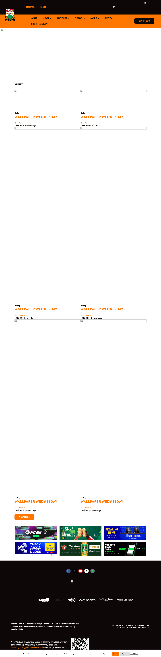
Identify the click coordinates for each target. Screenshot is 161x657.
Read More (134, 653)
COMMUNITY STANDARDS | (23, 626)
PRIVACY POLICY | (18, 623)
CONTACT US (17, 629)
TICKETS (30, 7)
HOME (34, 18)
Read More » (19, 122)
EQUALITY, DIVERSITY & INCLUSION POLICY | (55, 626)
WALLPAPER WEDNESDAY (35, 116)
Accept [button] (115, 654)
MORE (93, 18)
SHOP (43, 7)
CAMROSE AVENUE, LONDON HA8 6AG (132, 627)
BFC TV (108, 18)
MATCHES (62, 18)
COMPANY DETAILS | (50, 623)
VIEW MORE (24, 517)
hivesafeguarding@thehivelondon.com (26, 647)
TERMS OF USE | (34, 623)
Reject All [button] (125, 654)
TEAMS (78, 18)
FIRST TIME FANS (40, 23)
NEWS (46, 18)
